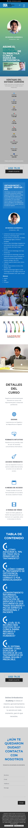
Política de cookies (19, 825)
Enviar (21, 803)
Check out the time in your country (14, 161)
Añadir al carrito (14, 171)
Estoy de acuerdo (9, 825)
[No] (26, 820)
